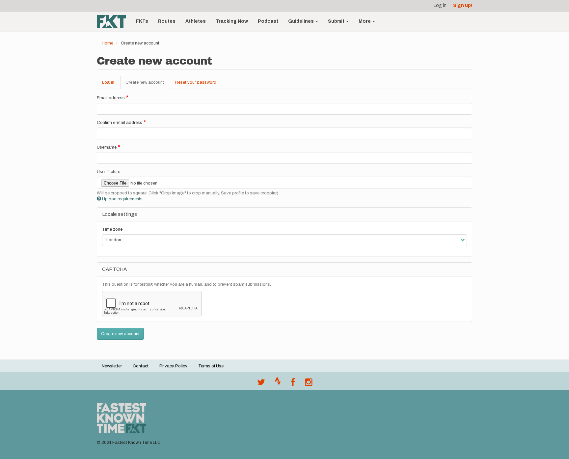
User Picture (108, 171)
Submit (336, 21)
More (365, 21)
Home (107, 43)
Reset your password (195, 82)
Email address (111, 98)
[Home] (114, 21)
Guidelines (301, 21)
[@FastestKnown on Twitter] (261, 384)
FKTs (142, 21)
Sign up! (462, 5)
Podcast (268, 21)
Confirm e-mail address (119, 122)
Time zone (112, 229)
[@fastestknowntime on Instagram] (308, 384)
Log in (440, 5)
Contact (141, 366)
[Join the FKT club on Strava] (278, 384)
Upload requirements (122, 199)
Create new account (147, 84)
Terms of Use (211, 366)
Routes (167, 21)
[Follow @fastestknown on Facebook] (292, 384)
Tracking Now (232, 21)
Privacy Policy (173, 366)
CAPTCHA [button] (114, 269)
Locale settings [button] (119, 214)
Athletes (195, 21)
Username (107, 147)
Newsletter (112, 366)
